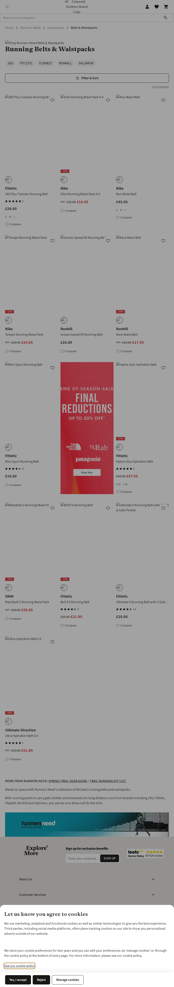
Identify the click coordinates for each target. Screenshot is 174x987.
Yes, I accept (18, 979)
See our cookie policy (19, 966)
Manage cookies (67, 979)
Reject (41, 979)
